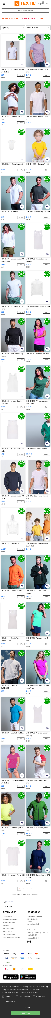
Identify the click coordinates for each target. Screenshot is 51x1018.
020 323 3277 (32, 930)
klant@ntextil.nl (32, 919)
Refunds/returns (8, 929)
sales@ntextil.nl (33, 924)
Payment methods (9, 923)
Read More (34, 992)
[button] (39, 4)
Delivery (5, 926)
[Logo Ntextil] (25, 4)
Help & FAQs (7, 932)
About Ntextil (7, 917)
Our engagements (9, 935)
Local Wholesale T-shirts (11, 938)
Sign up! (8, 906)
